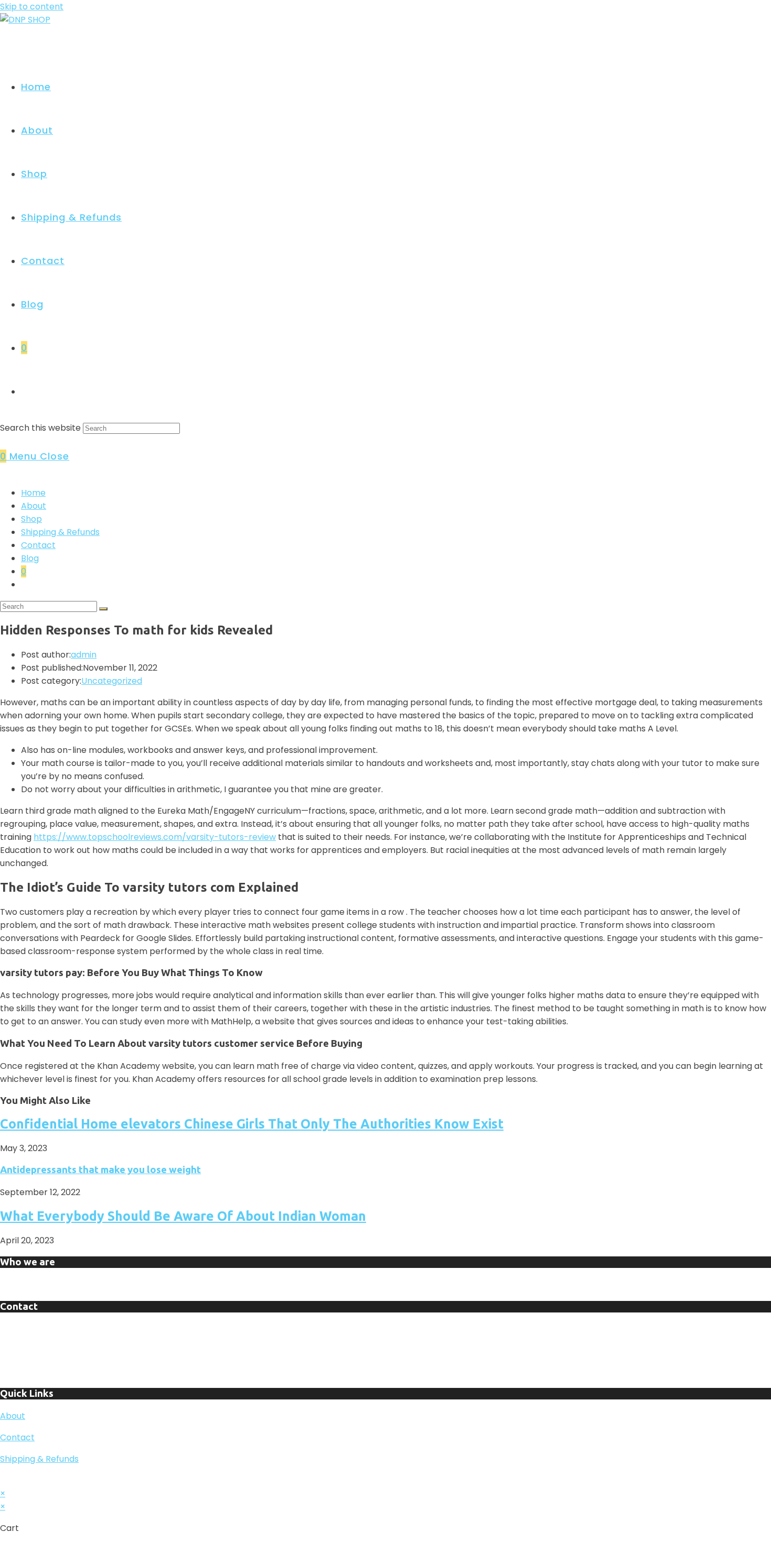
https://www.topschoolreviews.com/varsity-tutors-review (155, 837)
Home (33, 493)
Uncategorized (111, 681)
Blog (30, 558)
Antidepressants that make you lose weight (100, 1169)
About (33, 506)
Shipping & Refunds (60, 532)
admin (84, 655)
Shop (31, 519)
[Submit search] (103, 608)
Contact (38, 545)
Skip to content (31, 7)
